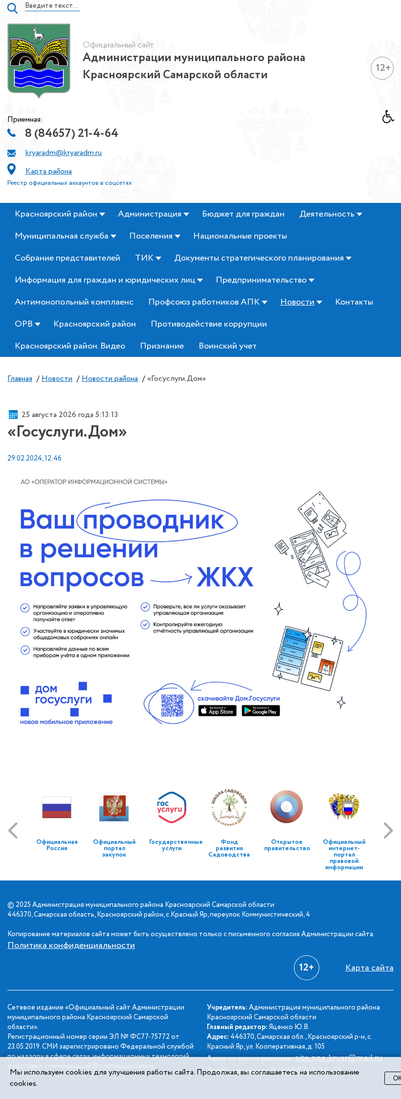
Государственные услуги (176, 845)
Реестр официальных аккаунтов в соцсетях (69, 183)
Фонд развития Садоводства (229, 848)
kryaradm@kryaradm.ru (63, 152)
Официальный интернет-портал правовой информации (344, 854)
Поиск (12, 8)
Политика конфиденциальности (71, 945)
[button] (391, 119)
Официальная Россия (57, 845)
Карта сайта (369, 968)
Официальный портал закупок (114, 848)
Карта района (48, 171)
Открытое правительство (287, 845)
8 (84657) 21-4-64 (71, 133)
